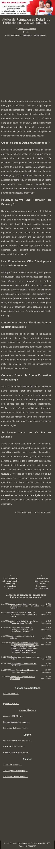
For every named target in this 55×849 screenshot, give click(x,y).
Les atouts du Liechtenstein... (15, 728)
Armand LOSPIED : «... (13, 716)
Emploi (26, 32)
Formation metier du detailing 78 (18, 127)
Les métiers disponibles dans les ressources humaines (24, 671)
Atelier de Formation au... (14, 746)
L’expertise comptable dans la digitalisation (22, 678)
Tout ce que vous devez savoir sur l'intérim (25, 658)
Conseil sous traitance (27, 29)
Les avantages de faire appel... (16, 722)
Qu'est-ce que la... (11, 704)
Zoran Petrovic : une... (12, 765)
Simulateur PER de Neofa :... (15, 777)
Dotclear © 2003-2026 (27, 846)
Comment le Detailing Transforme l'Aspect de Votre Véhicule (24, 622)
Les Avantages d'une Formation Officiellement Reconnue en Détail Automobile (41, 583)
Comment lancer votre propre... (16, 752)
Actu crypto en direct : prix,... (15, 771)
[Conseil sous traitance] (27, 7)
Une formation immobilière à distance (22, 637)
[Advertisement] (27, 66)
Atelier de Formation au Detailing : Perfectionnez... (26, 35)
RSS (48, 843)
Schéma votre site (11, 694)
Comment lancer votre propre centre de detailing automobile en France (10, 583)
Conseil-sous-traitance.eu (20, 843)
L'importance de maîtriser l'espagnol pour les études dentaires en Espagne (22, 629)
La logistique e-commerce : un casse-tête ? (23, 664)
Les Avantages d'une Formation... (17, 740)
